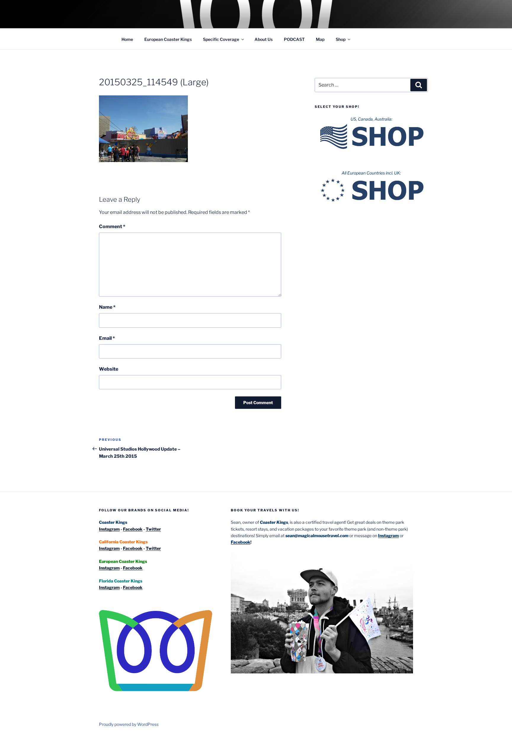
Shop (340, 39)
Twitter (153, 529)
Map (320, 39)
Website (108, 369)
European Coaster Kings (168, 39)
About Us (264, 39)
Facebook (133, 529)
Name (107, 307)
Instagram (109, 529)
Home (127, 39)
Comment (112, 226)
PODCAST (294, 39)
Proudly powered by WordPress (129, 724)
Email (107, 338)
